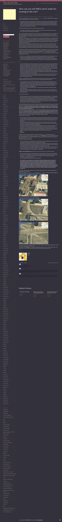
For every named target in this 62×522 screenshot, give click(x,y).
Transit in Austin (6, 495)
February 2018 (5, 133)
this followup (52, 134)
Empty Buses (5, 438)
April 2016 (4, 161)
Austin (4, 420)
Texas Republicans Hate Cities (8, 484)
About (38, 3)
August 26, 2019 (49, 294)
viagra (28, 137)
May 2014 (4, 191)
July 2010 (4, 255)
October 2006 (5, 339)
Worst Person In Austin (7, 511)
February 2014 (5, 196)
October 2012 (5, 220)
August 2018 (5, 126)
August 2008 (5, 298)
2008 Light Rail (5, 409)
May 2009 (4, 281)
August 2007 (5, 320)
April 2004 (4, 394)
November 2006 (5, 337)
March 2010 (5, 263)
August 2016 (5, 157)
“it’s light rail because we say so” (34, 135)
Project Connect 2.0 (6, 464)
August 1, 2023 (35, 294)
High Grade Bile (5, 444)
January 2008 (5, 311)
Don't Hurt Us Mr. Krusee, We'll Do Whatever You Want (28, 16)
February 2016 (5, 165)
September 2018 (5, 124)
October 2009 (5, 272)
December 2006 (5, 335)
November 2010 (5, 250)
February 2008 (5, 309)
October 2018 (5, 122)
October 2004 (5, 383)
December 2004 (5, 379)
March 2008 (5, 307)
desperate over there (32, 151)
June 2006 (4, 346)
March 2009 (5, 285)
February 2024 (5, 100)
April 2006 (4, 350)
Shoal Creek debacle (34, 18)
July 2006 (4, 344)
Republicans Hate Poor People (8, 471)
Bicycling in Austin (6, 426)
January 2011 (5, 246)
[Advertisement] (9, 14)
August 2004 (5, 387)
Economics (5, 436)
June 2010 (4, 257)
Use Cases (4, 504)
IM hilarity (4, 453)
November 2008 (5, 292)
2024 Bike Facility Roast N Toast (8, 417)
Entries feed (5, 26)
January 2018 (5, 135)
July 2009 (4, 278)
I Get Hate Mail (5, 447)
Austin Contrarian (6, 42)
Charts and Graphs (6, 428)
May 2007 (4, 326)
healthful (28, 172)
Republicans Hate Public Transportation (9, 473)
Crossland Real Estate (6, 50)
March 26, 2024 (22, 293)
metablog (4, 457)
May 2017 (4, 146)
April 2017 (4, 148)
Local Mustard (5, 55)
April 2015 (4, 172)
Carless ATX (5, 49)
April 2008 (4, 305)
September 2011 (5, 231)
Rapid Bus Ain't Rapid (6, 468)
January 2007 (5, 333)
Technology (5, 481)
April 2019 (4, 117)
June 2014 (4, 189)
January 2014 (5, 198)
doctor (39, 18)
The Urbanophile (6, 75)
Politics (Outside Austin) (7, 462)
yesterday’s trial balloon (23, 135)
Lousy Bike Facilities (6, 455)
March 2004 (5, 396)
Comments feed (5, 28)
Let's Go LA (5, 65)
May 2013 (4, 213)
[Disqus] (39, 273)
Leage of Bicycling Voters (36, 28)
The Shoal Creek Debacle (7, 486)
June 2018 (4, 128)
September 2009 (6, 274)
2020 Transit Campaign (7, 415)
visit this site (42, 52)
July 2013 (4, 209)
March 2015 (5, 174)
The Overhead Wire (6, 72)
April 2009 (4, 283)
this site (41, 172)
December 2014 (5, 180)
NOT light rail (36, 110)
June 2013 (4, 211)
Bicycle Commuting (6, 424)
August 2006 (5, 342)
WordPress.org (5, 30)
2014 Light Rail (5, 411)
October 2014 (5, 183)
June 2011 (4, 237)
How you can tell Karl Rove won (53, 262)
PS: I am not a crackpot (7, 466)
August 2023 (5, 102)
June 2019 (4, 115)
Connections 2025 (6, 430)
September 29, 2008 (21, 14)
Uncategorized (5, 500)
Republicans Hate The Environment (9, 475)
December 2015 (5, 167)
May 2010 (4, 259)
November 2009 (5, 270)
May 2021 (4, 104)
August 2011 (5, 233)
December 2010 (5, 248)
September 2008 (6, 296)
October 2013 (5, 204)
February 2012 (5, 226)
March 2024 (5, 98)
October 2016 (5, 154)
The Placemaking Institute (7, 57)
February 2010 (5, 265)
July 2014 (4, 187)
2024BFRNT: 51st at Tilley (7, 81)
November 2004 (5, 381)
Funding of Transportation (7, 442)
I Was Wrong (5, 451)
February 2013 (5, 215)
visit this (44, 134)
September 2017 (5, 141)
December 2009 (5, 268)
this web (42, 18)
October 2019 (5, 111)
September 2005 (5, 363)
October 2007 (5, 316)
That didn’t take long (23, 262)
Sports (4, 477)
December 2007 (5, 313)
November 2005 (5, 359)
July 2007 (4, 322)
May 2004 (4, 392)
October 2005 (5, 361)
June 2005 (4, 368)
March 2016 (5, 163)
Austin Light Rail (5, 43)
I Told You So (40, 16)
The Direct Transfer (6, 71)
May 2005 (4, 370)
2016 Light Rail (5, 413)
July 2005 (4, 366)
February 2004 (5, 398)
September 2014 (5, 185)
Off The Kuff (5, 68)
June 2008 (4, 302)
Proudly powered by (24, 520)
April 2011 (4, 241)
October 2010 (5, 252)
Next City (4, 67)
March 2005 (5, 374)
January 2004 (5, 400)
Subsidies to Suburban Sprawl (8, 479)
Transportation (44, 16)
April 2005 (4, 372)
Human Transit (5, 64)
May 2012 (4, 222)
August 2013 (5, 207)
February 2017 (5, 150)
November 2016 (5, 152)
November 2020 (5, 106)
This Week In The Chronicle (7, 488)
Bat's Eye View (5, 47)
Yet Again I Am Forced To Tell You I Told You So (52, 292)
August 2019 (5, 113)
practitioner (25, 56)
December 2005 (5, 357)
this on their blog (34, 79)
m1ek (26, 14)
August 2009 (5, 276)
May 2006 (4, 348)
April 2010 (4, 261)
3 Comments (57, 14)
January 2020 (5, 109)
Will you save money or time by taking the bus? (38, 292)
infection (32, 172)
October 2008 (5, 294)
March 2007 (5, 329)
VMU (4, 506)
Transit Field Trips (6, 493)
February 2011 (5, 244)
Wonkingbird (5, 58)
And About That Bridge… (25, 291)
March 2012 (5, 224)
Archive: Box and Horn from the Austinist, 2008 (49, 3)
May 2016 (4, 159)
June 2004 (4, 390)
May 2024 (4, 96)
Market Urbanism (6, 66)
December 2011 (5, 228)
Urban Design (50, 16)
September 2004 (6, 385)
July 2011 (4, 235)
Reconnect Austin (6, 56)
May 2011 (4, 239)
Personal (4, 460)
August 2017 (5, 143)
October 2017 (5, 139)
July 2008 (4, 300)
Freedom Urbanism (6, 440)
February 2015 (5, 176)
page (45, 51)
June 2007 (4, 324)
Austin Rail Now (5, 46)
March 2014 (5, 194)
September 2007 (5, 318)
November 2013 (5, 202)
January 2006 (5, 355)
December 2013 (5, 200)
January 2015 (5, 178)
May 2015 (4, 170)
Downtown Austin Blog (7, 51)
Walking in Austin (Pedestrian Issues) (9, 508)
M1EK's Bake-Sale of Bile (10, 3)
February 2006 (5, 353)
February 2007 (5, 331)
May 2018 (4, 130)
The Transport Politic (6, 73)
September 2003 (6, 403)
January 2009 (5, 289)
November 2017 (5, 137)
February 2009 (5, 287)
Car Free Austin (5, 48)
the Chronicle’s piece (34, 19)
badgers (4, 422)
